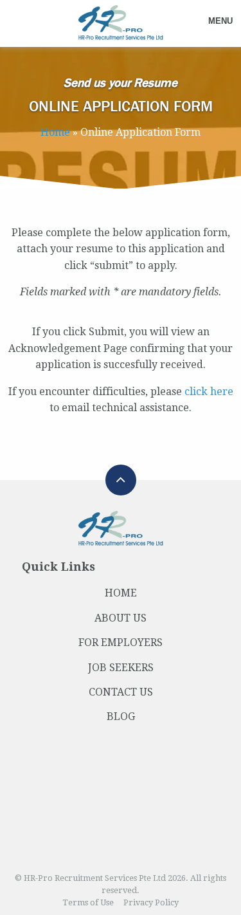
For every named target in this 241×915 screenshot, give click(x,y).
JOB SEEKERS (121, 667)
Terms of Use (88, 902)
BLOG (121, 716)
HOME (121, 593)
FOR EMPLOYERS (120, 642)
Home (55, 132)
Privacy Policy (151, 902)
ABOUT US (120, 618)
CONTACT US (121, 692)
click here (208, 391)
